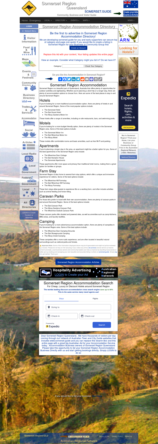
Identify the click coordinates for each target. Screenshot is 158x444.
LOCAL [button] (47, 20)
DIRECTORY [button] (60, 20)
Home (25, 20)
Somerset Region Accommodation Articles (78, 262)
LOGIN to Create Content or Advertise (29, 215)
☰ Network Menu (29, 31)
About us (128, 436)
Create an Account (78, 48)
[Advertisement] (78, 375)
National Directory (128, 157)
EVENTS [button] (74, 20)
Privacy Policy (117, 436)
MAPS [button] (85, 20)
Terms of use (104, 436)
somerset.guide (104, 252)
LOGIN (110, 350)
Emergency (35, 20)
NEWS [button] (130, 20)
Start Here (97, 395)
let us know (92, 248)
